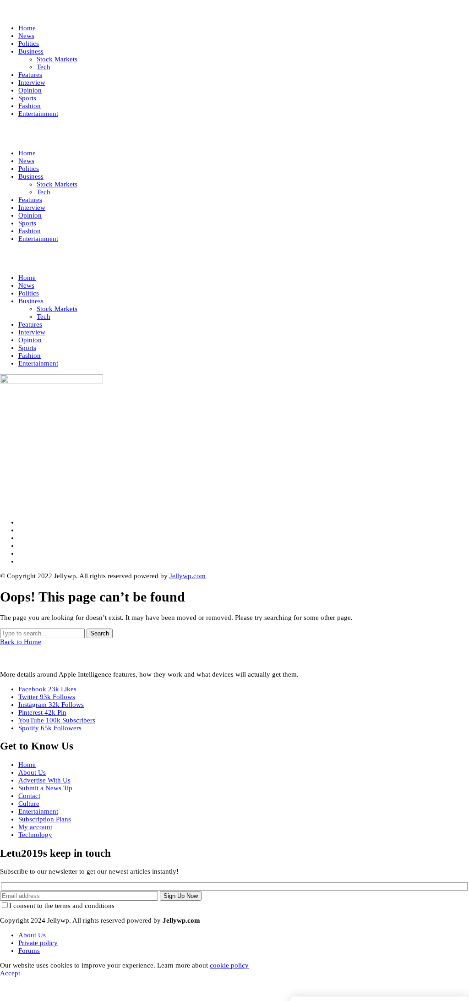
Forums (29, 950)
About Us (32, 772)
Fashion (29, 355)
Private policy (38, 942)
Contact (29, 795)
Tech (43, 316)
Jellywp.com (187, 576)
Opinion (30, 340)
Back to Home (20, 641)
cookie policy (229, 965)
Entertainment (38, 363)
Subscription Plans (44, 819)
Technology (35, 834)
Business (31, 301)
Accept (10, 973)
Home (27, 277)
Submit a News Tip (45, 788)
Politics (28, 293)
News (26, 285)
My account (35, 827)
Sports (27, 347)
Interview (31, 332)
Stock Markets (57, 308)
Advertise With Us (44, 780)
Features (30, 324)
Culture (28, 803)
